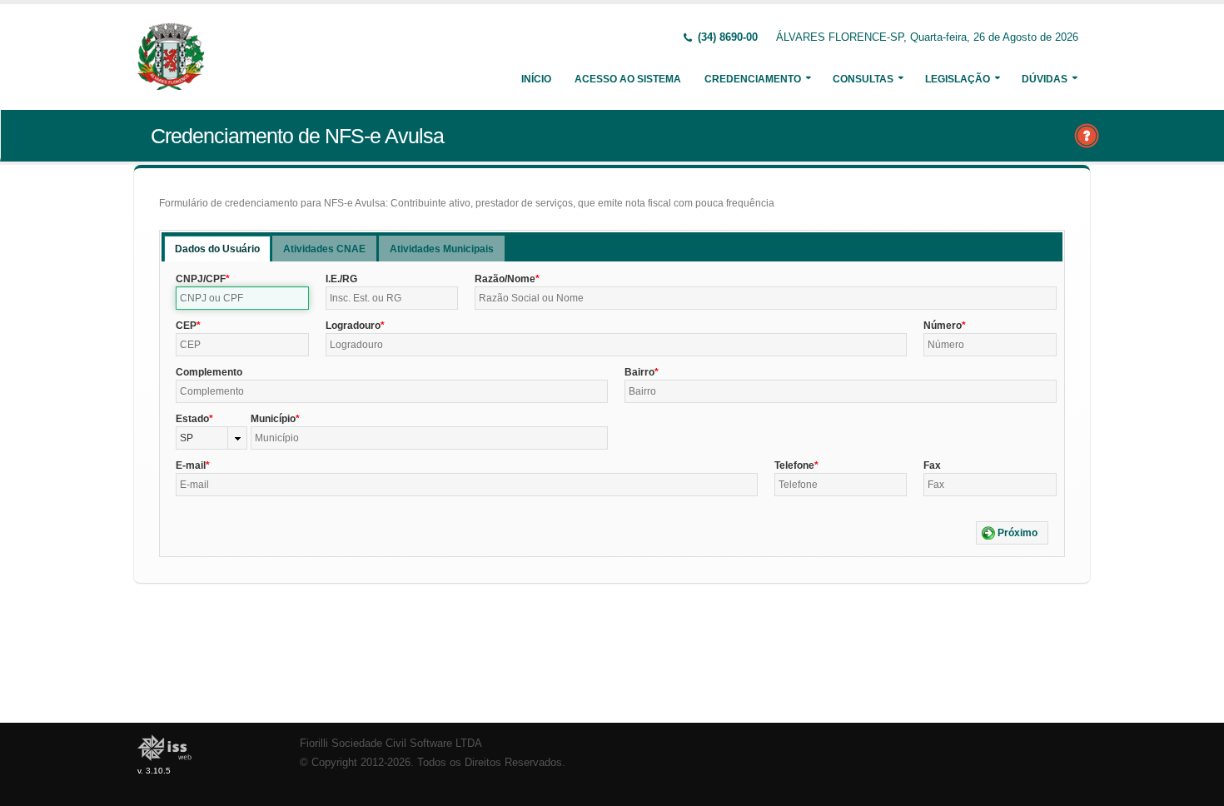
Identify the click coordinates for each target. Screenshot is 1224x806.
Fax (932, 465)
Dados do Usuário (217, 249)
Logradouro (353, 325)
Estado (192, 419)
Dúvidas (1044, 79)
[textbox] (242, 298)
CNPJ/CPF (201, 279)
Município (273, 419)
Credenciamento (752, 79)
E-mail (191, 465)
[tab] (217, 248)
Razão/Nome (505, 279)
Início (536, 79)
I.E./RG (341, 279)
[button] (1012, 533)
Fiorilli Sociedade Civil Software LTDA (391, 743)
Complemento (209, 372)
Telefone (794, 465)
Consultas (863, 79)
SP (186, 438)
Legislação (957, 79)
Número (942, 325)
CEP (186, 325)
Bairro (639, 372)
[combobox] (211, 438)
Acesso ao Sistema (628, 79)
